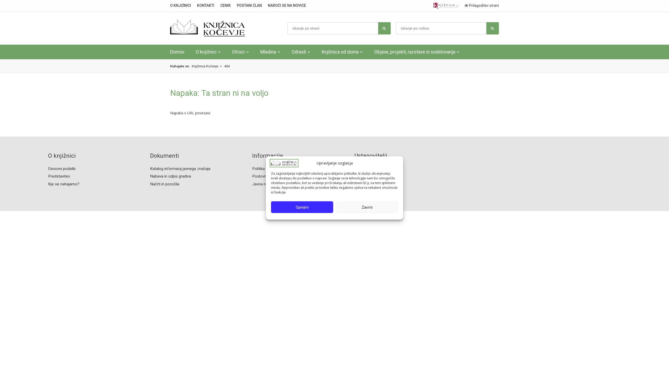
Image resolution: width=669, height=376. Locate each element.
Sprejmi (302, 207)
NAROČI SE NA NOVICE (287, 5)
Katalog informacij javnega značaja (180, 168)
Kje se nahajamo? (63, 184)
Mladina (268, 52)
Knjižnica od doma (340, 52)
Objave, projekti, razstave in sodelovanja (414, 52)
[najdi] (384, 28)
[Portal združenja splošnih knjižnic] (446, 6)
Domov (177, 52)
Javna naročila (264, 184)
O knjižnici (206, 52)
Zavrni (367, 207)
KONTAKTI (205, 5)
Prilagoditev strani (483, 5)
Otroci (238, 52)
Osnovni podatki (62, 168)
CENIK (225, 5)
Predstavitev (59, 176)
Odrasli (299, 52)
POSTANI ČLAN (249, 5)
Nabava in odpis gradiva (170, 176)
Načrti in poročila (164, 184)
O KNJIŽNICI (180, 5)
